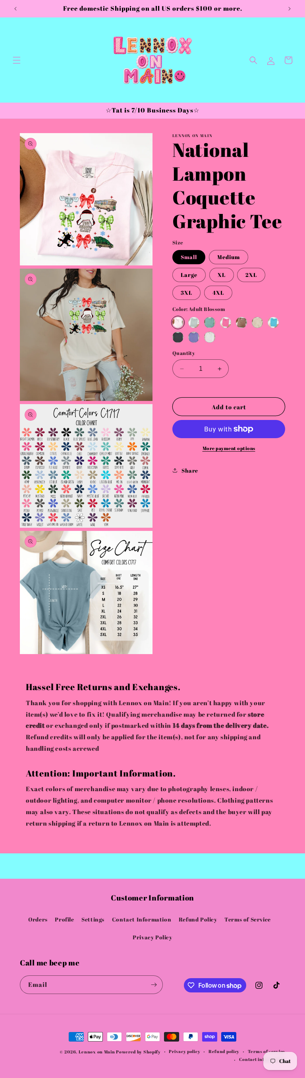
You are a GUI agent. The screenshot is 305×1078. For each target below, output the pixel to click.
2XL (251, 275)
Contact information (262, 1059)
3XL (186, 292)
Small (189, 257)
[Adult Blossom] (177, 322)
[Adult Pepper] (177, 337)
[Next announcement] (289, 8)
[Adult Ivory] (257, 322)
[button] (16, 60)
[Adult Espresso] (241, 322)
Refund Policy (198, 919)
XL (222, 275)
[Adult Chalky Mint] (209, 322)
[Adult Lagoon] (273, 322)
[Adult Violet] (193, 337)
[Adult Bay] (193, 322)
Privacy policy (184, 1051)
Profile (64, 919)
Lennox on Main (97, 1052)
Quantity (183, 353)
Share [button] (189, 470)
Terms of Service (247, 919)
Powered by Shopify (138, 1052)
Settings (92, 919)
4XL (218, 292)
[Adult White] (209, 337)
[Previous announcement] (15, 8)
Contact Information (141, 919)
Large (189, 275)
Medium (228, 257)
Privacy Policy (152, 937)
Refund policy (223, 1051)
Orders (38, 919)
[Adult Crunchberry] (225, 322)
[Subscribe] (153, 984)
